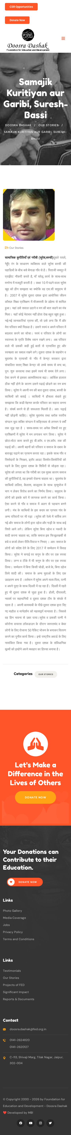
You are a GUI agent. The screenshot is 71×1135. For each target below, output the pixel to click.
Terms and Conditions (18, 939)
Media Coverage (14, 918)
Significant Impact (16, 992)
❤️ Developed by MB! (18, 1113)
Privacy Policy (13, 932)
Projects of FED (13, 985)
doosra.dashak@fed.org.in (28, 1029)
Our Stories (16, 248)
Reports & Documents (18, 999)
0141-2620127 (19, 1047)
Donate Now (35, 797)
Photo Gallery (12, 911)
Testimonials (12, 971)
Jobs (6, 925)
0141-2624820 (20, 1040)
